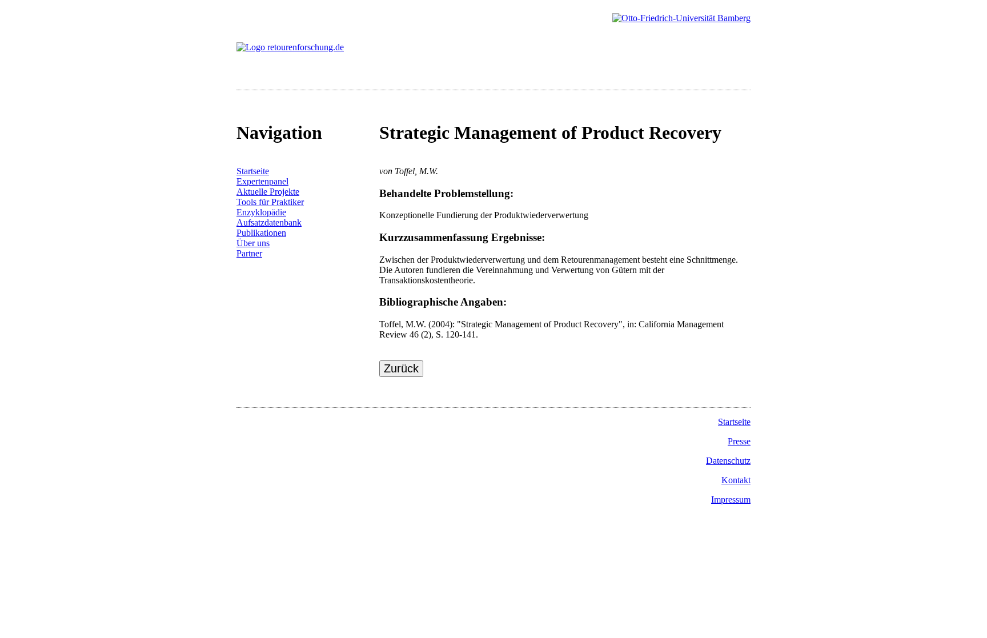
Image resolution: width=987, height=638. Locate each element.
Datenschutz (728, 461)
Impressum (731, 499)
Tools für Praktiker (270, 202)
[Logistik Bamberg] (681, 18)
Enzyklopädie (261, 212)
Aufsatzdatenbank (269, 222)
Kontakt (736, 480)
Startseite (252, 171)
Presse (739, 441)
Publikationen (261, 233)
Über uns (253, 243)
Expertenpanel (262, 181)
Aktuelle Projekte (267, 191)
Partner (249, 253)
